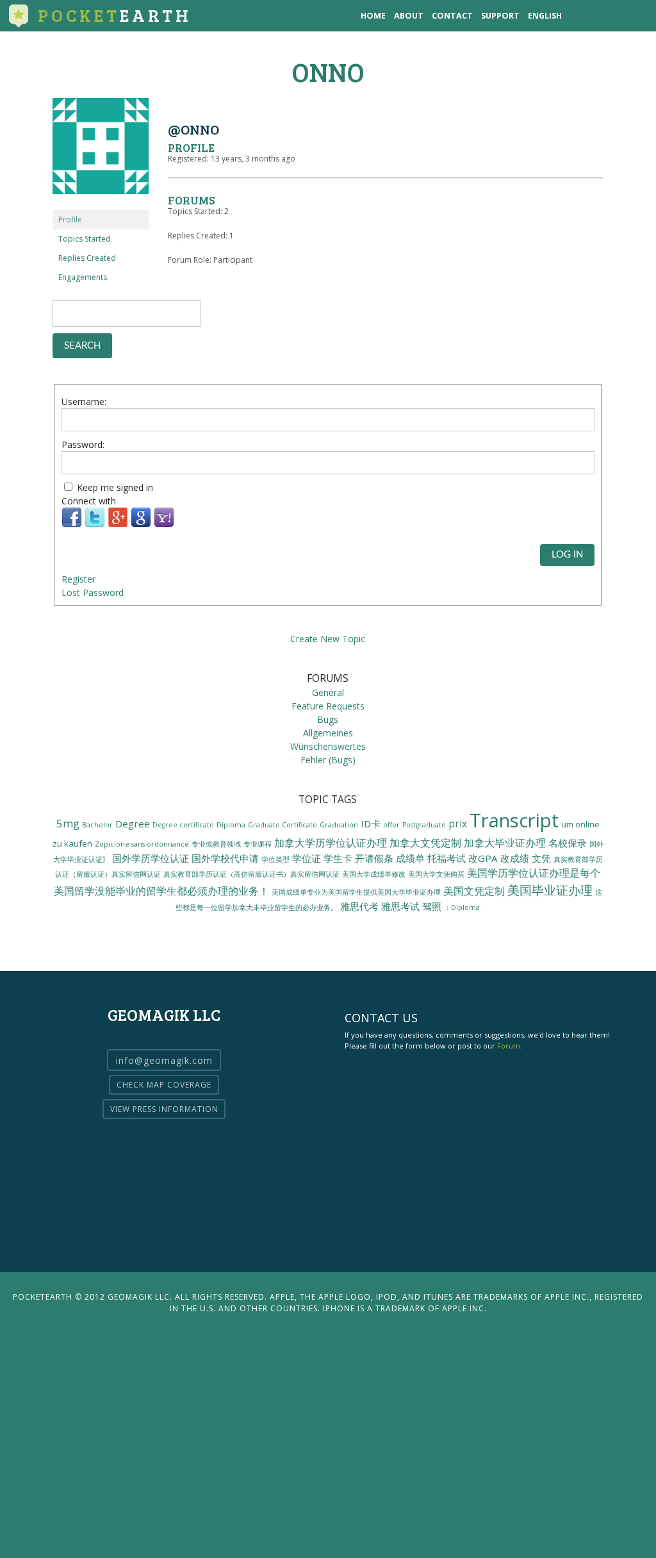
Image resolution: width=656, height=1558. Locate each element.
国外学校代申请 (225, 858)
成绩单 (410, 858)
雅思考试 (400, 906)
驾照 (431, 906)
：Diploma (462, 907)
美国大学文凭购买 (436, 874)
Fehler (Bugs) (328, 760)
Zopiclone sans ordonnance (142, 844)
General (328, 692)
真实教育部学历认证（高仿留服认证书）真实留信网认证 (251, 874)
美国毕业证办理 (550, 890)
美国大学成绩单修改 (374, 874)
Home (373, 15)
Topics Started (84, 238)
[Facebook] (72, 524)
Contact (452, 15)
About (408, 15)
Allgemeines (328, 733)
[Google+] (118, 524)
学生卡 (338, 858)
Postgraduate (424, 824)
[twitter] (607, 15)
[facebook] (634, 15)
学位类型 (275, 859)
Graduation (339, 824)
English (545, 15)
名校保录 (567, 842)
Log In (567, 554)
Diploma (231, 824)
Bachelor (97, 824)
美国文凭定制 (474, 891)
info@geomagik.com (164, 1060)
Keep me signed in (115, 487)
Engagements (82, 277)
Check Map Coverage (164, 1084)
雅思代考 (359, 906)
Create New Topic (327, 639)
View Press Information (164, 1109)
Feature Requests (328, 706)
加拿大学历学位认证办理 (330, 842)
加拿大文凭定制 (425, 842)
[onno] (101, 204)
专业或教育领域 (216, 844)
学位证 (306, 858)
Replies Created (87, 258)
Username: (84, 401)
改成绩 (514, 858)
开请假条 (374, 858)
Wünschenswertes (328, 746)
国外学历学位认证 (150, 858)
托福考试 (446, 858)
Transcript (514, 820)
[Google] (141, 524)
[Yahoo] (164, 524)
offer (391, 824)
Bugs (327, 719)
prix (457, 823)
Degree (132, 823)
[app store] (581, 15)
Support (500, 15)
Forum (508, 1045)
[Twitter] (95, 524)
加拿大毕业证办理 (505, 842)
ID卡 (371, 823)
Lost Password (93, 592)
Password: (83, 444)
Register (78, 579)
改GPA (483, 858)
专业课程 (257, 844)
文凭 (541, 858)
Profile (70, 219)
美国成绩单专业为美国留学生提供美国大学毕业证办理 (356, 892)
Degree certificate (183, 824)
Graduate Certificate (282, 824)
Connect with (89, 501)
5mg (67, 823)
